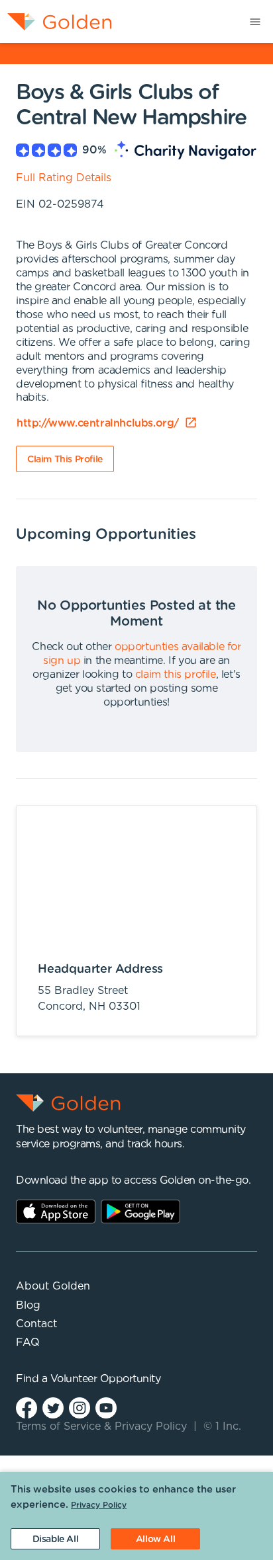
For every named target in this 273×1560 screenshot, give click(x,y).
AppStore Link (55, 1211)
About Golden (53, 1286)
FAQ (28, 1342)
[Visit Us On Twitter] (53, 1408)
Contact (36, 1324)
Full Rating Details (63, 178)
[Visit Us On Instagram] (79, 1408)
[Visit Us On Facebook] (26, 1408)
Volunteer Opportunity (105, 1379)
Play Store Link (140, 1211)
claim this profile (175, 674)
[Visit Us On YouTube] (106, 1408)
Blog (28, 1305)
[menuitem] (56, 21)
